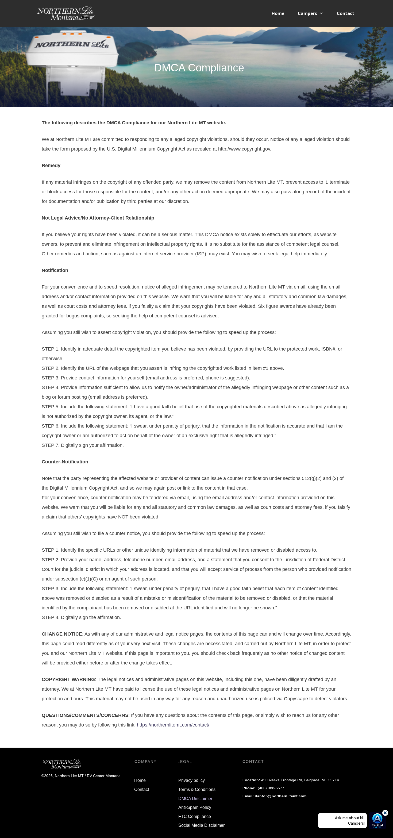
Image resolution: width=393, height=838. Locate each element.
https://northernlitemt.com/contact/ (173, 725)
